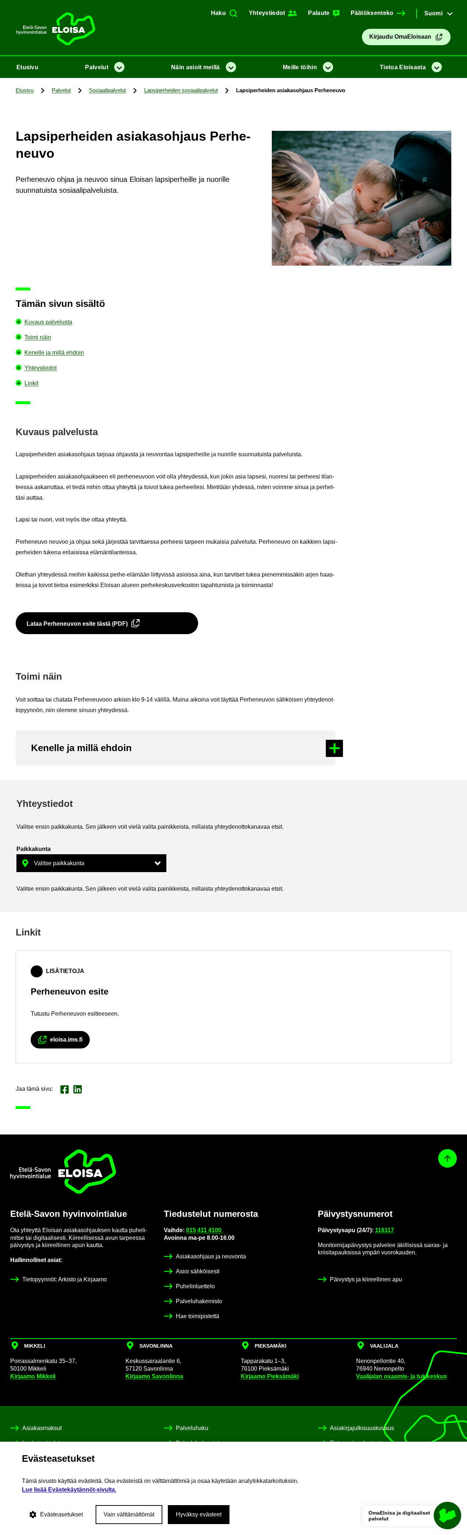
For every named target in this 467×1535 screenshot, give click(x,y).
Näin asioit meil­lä (195, 67)
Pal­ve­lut (96, 67)
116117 (384, 1230)
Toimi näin (37, 337)
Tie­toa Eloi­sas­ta (403, 67)
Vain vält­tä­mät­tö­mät (129, 1514)
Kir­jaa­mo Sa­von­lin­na (154, 1376)
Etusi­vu (27, 67)
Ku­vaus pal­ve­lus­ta (48, 322)
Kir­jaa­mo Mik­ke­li (32, 1376)
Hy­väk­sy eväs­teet (198, 1514)
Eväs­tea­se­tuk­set (61, 1514)
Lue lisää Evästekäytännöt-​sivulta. (69, 1490)
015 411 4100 (204, 1230)
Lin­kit (31, 383)
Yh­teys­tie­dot (40, 368)
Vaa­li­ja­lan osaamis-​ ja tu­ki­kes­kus (401, 1376)
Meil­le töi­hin (300, 67)
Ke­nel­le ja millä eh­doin (54, 352)
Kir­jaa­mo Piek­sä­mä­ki (270, 1376)
